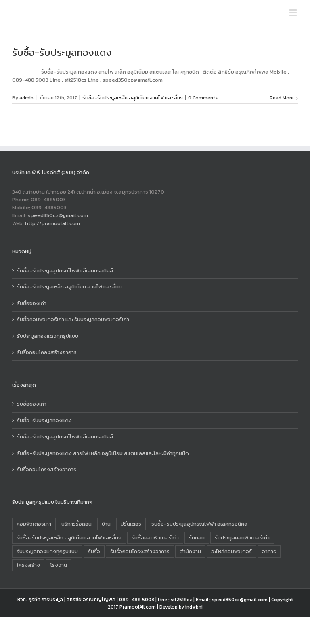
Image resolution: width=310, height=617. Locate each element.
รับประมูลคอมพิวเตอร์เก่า (242, 537)
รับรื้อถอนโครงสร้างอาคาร (46, 469)
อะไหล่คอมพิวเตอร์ (231, 551)
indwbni (194, 607)
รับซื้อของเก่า (31, 303)
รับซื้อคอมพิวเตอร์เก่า (155, 537)
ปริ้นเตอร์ (131, 524)
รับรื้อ (94, 551)
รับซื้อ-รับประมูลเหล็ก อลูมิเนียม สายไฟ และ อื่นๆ (132, 97)
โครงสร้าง (28, 565)
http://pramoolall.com (52, 223)
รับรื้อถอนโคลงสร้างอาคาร (47, 352)
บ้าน (106, 524)
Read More (282, 97)
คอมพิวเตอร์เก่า (34, 524)
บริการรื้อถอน (76, 524)
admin (26, 97)
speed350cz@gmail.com (58, 215)
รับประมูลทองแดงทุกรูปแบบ (47, 336)
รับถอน (197, 537)
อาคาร (269, 551)
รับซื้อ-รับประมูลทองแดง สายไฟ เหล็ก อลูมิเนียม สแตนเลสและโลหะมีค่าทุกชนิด (103, 453)
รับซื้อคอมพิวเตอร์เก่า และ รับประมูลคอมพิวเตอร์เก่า (73, 319)
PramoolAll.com (137, 607)
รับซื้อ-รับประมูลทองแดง (62, 52)
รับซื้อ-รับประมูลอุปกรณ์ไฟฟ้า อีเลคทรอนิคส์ (65, 270)
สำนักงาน (190, 551)
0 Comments (203, 97)
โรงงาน (58, 565)
